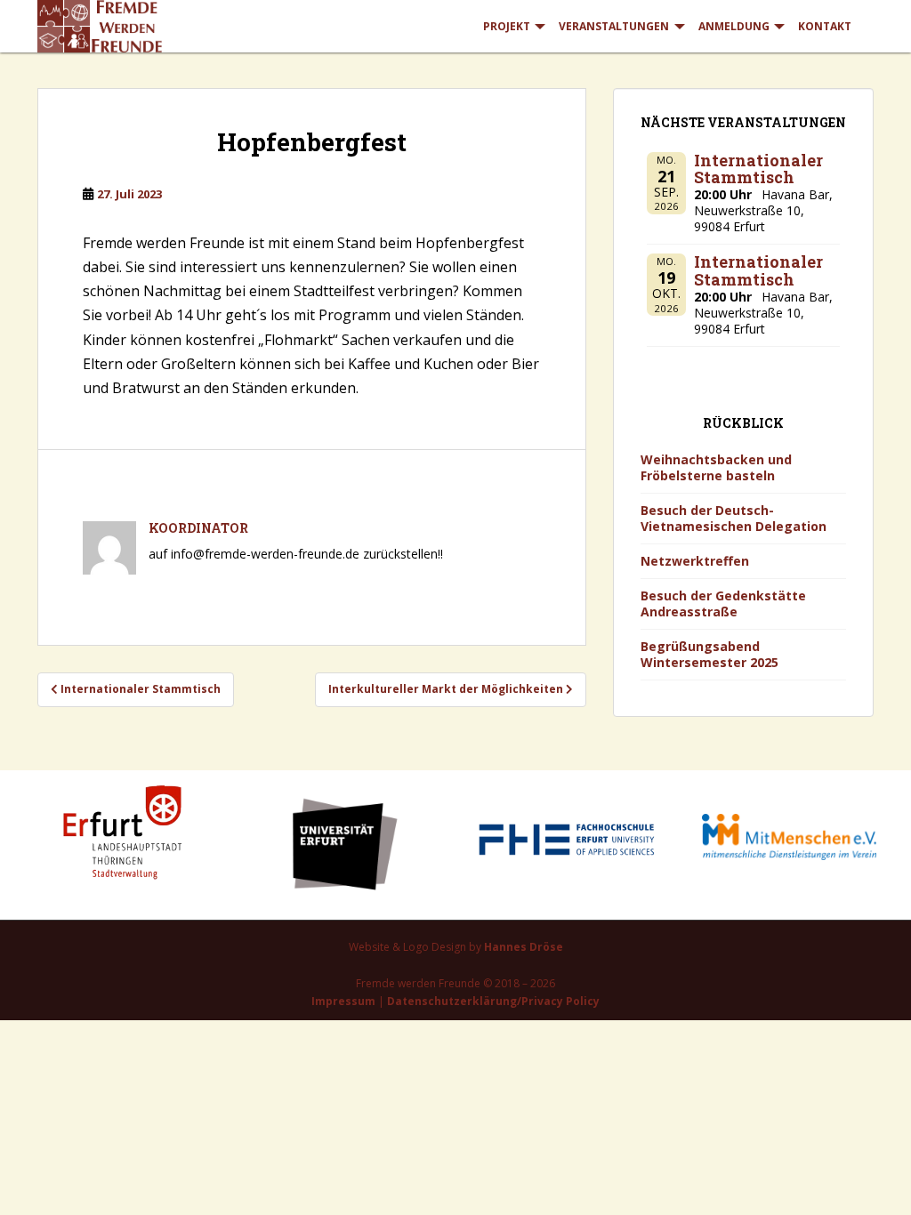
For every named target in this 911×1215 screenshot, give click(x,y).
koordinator (198, 527)
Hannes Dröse (523, 946)
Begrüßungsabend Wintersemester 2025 (709, 654)
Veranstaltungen (614, 26)
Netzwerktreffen (695, 560)
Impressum (343, 1001)
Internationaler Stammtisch (758, 169)
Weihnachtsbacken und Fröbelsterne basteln (716, 467)
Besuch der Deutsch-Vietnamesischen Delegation (733, 518)
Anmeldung (734, 26)
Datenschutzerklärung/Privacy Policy (493, 1001)
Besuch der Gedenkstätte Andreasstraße (723, 603)
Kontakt (824, 26)
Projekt (506, 26)
